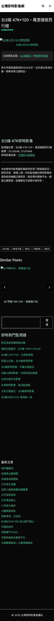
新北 (27, 249)
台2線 (6, 249)
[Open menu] (50, 6)
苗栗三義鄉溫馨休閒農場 (14, 489)
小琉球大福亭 (8, 505)
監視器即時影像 (7, 30)
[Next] (49, 287)
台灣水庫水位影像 (10, 379)
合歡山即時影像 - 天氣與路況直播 (19, 372)
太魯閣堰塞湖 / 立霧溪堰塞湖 (16, 542)
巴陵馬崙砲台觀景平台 (13, 537)
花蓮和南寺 (7, 526)
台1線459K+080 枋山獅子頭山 (17, 521)
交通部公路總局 (26, 155)
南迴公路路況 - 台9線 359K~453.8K (21, 348)
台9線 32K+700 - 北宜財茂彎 (17, 354)
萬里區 (37, 249)
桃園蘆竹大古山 (9, 532)
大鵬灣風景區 (8, 510)
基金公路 (16, 249)
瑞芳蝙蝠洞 (7, 468)
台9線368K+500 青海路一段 (16, 397)
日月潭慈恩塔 (8, 494)
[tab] (21, 311)
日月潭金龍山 (8, 500)
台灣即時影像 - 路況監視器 (15, 385)
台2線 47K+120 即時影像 (27, 44)
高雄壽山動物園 (9, 473)
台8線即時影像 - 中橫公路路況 (17, 366)
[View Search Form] (43, 6)
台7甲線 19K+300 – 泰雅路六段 (21, 301)
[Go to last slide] (4, 287)
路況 (46, 249)
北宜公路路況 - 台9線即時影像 (17, 391)
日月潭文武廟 (8, 484)
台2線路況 (25, 55)
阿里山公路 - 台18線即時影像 (17, 360)
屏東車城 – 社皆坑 (11, 516)
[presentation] (26, 281)
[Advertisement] (27, 105)
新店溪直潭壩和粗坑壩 (13, 342)
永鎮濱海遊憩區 (9, 478)
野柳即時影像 (41, 55)
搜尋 (47, 322)
